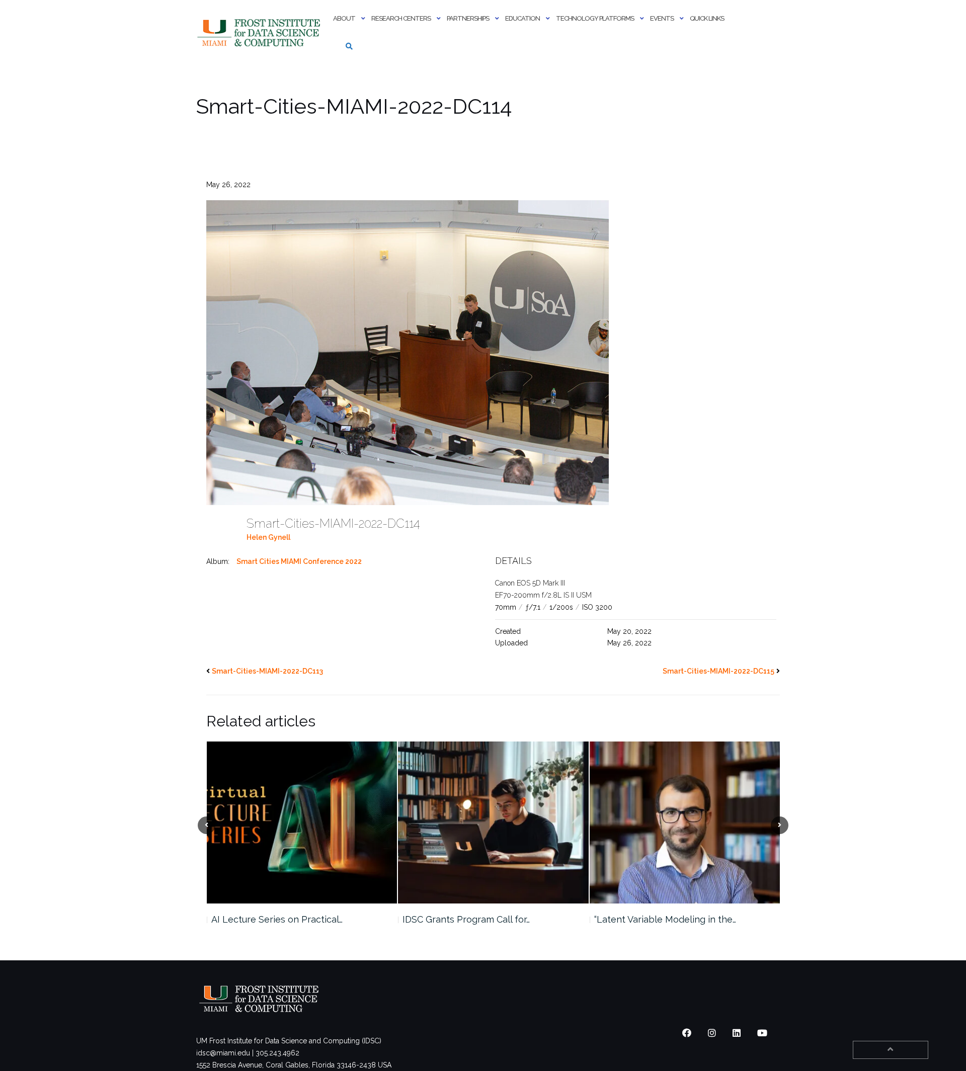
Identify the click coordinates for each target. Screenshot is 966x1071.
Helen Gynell (268, 537)
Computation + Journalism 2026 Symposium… (661, 925)
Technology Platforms (595, 18)
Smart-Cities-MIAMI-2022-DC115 (718, 671)
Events (662, 18)
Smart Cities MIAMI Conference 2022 (299, 561)
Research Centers (401, 18)
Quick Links (707, 18)
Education (522, 18)
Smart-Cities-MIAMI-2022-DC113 (267, 671)
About (344, 18)
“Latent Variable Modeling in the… (473, 919)
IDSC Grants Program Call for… (274, 919)
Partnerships (468, 18)
